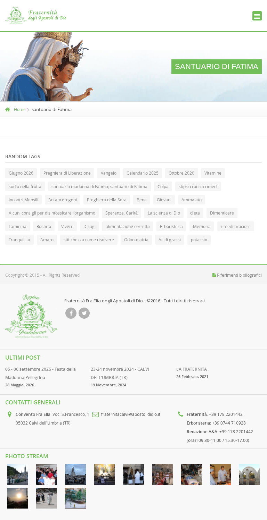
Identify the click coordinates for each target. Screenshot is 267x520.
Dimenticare (222, 213)
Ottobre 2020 (181, 173)
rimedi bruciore (236, 226)
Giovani (164, 199)
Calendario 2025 (143, 173)
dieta (195, 213)
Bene (142, 199)
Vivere (67, 226)
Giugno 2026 (21, 173)
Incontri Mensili (23, 199)
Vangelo (108, 173)
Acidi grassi (170, 239)
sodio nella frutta (25, 186)
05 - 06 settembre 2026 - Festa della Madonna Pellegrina (40, 373)
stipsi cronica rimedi (198, 186)
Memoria (202, 226)
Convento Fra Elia (33, 414)
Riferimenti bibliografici (239, 275)
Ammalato (191, 199)
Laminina (17, 226)
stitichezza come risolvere (89, 239)
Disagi (89, 226)
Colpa (163, 186)
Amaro (47, 239)
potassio (199, 239)
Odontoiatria (136, 239)
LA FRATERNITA (191, 369)
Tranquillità (19, 239)
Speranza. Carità (121, 213)
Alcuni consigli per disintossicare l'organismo (52, 213)
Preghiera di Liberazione (67, 173)
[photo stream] (17, 474)
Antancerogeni (62, 199)
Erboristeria (171, 226)
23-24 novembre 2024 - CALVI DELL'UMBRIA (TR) (120, 373)
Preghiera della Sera (107, 199)
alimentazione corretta (128, 226)
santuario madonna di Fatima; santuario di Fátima (99, 186)
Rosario (44, 226)
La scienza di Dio (164, 213)
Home (20, 109)
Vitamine (212, 173)
